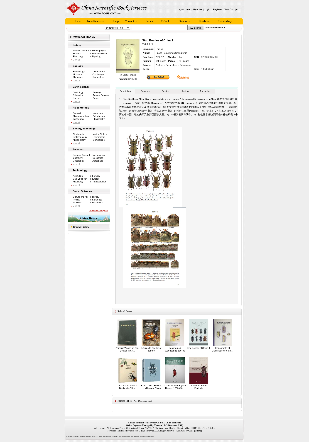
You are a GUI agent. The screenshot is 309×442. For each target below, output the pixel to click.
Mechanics (97, 158)
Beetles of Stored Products (198, 387)
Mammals (77, 77)
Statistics (77, 202)
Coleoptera (185, 65)
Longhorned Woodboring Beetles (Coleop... (175, 351)
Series (149, 21)
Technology (80, 170)
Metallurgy (78, 181)
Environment (99, 137)
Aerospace (97, 161)
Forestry (96, 176)
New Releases (95, 21)
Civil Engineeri (80, 179)
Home (77, 21)
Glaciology (78, 92)
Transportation (99, 181)
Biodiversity (78, 134)
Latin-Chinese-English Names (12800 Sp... (175, 387)
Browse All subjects (98, 210)
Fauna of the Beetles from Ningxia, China (151, 387)
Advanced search (214, 27)
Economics (97, 202)
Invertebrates (98, 71)
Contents (145, 91)
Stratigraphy (99, 119)
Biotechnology (80, 137)
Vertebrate (98, 113)
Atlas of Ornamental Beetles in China (127, 387)
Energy (95, 179)
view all (76, 60)
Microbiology (79, 140)
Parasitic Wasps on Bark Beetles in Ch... (127, 349)
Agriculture (78, 176)
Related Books (124, 311)
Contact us (131, 21)
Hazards (77, 98)
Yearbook (204, 21)
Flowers (77, 53)
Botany (77, 45)
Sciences (78, 149)
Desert (96, 98)
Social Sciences (82, 191)
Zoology (78, 65)
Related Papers (124, 401)
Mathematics (98, 155)
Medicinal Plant (99, 53)
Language (97, 200)
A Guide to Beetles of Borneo (151, 349)
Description (125, 91)
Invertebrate (79, 119)
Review (185, 91)
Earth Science (81, 86)
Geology (97, 92)
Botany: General (81, 50)
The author (205, 91)
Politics (76, 200)
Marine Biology (100, 134)
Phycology (78, 56)
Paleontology (81, 107)
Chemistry (78, 158)
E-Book (165, 21)
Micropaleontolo (81, 116)
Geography (78, 161)
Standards (184, 21)
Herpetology (98, 77)
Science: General (81, 155)
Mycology (97, 56)
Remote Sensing (101, 95)
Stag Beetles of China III (198, 348)
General (77, 113)
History (95, 197)
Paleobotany (99, 116)
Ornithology (98, 74)
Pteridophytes (99, 50)
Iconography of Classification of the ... (222, 349)
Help (116, 21)
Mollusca (77, 74)
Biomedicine (99, 140)
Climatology (79, 95)
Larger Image (129, 75)
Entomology (79, 71)
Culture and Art (80, 197)
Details (165, 91)
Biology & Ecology (84, 128)
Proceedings (225, 21)
